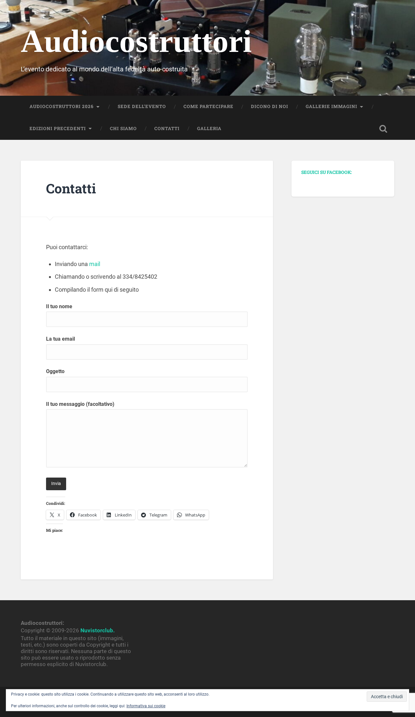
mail (94, 264)
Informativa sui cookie (145, 706)
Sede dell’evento (142, 106)
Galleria (209, 128)
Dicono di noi (269, 106)
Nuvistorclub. (97, 630)
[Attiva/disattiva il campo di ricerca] (383, 129)
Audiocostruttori (136, 41)
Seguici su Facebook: (326, 172)
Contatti (167, 128)
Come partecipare (208, 106)
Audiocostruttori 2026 (62, 106)
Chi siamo (123, 128)
